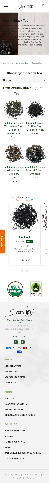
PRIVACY (9, 447)
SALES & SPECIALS (13, 383)
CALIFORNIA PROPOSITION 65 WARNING (23, 453)
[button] (5, 6)
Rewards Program (14, 409)
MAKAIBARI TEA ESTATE (16, 404)
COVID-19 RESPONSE (14, 458)
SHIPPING (9, 436)
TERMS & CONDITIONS (15, 442)
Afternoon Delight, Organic (14, 174)
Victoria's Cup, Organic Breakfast (14, 130)
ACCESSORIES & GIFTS (15, 377)
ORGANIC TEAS (11, 371)
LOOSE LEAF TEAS (13, 366)
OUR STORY (10, 398)
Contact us (19, 337)
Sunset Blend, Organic (35, 172)
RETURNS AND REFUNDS (16, 431)
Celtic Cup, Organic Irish (35, 128)
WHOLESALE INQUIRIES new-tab (20, 415)
